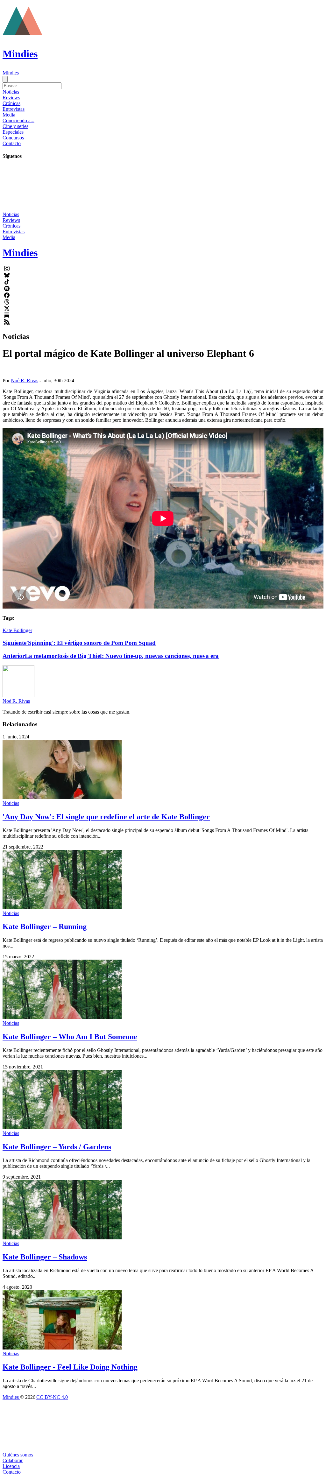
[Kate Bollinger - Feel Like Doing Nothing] (62, 1347)
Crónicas (11, 103)
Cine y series (15, 126)
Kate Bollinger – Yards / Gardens (57, 1147)
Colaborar (13, 1460)
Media (9, 114)
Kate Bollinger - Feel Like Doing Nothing (70, 1367)
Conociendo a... (18, 120)
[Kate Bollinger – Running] (62, 907)
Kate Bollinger (17, 630)
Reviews (11, 97)
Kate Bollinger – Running (45, 926)
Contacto (12, 143)
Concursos (13, 137)
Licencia (11, 1466)
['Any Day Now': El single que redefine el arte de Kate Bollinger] (62, 797)
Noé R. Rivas (24, 380)
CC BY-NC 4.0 (52, 1397)
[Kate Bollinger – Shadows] (62, 1237)
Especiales (13, 132)
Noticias (11, 92)
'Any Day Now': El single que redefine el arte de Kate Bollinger (106, 817)
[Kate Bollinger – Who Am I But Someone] (62, 1017)
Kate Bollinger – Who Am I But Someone (70, 1036)
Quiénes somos (18, 1454)
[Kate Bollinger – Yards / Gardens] (62, 1127)
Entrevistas (14, 109)
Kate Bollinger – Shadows (45, 1257)
